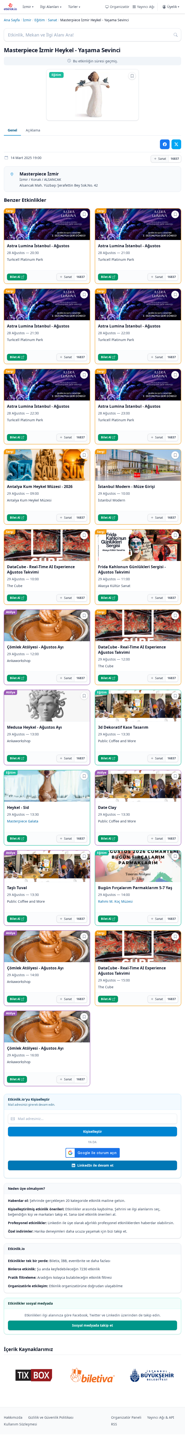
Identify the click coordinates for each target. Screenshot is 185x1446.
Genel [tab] (12, 130)
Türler (74, 6)
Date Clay (107, 807)
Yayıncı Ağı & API (160, 1417)
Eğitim (39, 20)
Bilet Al (15, 277)
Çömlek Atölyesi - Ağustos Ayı (35, 647)
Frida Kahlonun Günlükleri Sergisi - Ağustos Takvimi (132, 569)
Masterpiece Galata (22, 821)
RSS (114, 1424)
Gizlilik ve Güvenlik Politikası (50, 1417)
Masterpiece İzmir (39, 174)
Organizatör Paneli (126, 1417)
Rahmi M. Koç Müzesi (115, 901)
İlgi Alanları (50, 6)
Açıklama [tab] (33, 130)
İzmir (28, 6)
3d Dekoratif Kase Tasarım (123, 727)
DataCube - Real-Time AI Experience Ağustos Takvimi (41, 569)
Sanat (52, 20)
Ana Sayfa (12, 20)
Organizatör (119, 6)
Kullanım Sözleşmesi (20, 1424)
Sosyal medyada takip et (92, 1325)
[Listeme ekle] (132, 76)
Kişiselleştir (92, 1131)
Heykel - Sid (18, 807)
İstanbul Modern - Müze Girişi (126, 486)
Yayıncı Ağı (145, 6)
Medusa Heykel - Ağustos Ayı (34, 727)
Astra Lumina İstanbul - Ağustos (38, 245)
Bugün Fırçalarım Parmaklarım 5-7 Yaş (135, 887)
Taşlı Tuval (17, 887)
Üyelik (173, 6)
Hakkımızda (13, 1417)
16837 (175, 159)
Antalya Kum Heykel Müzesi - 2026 (40, 486)
